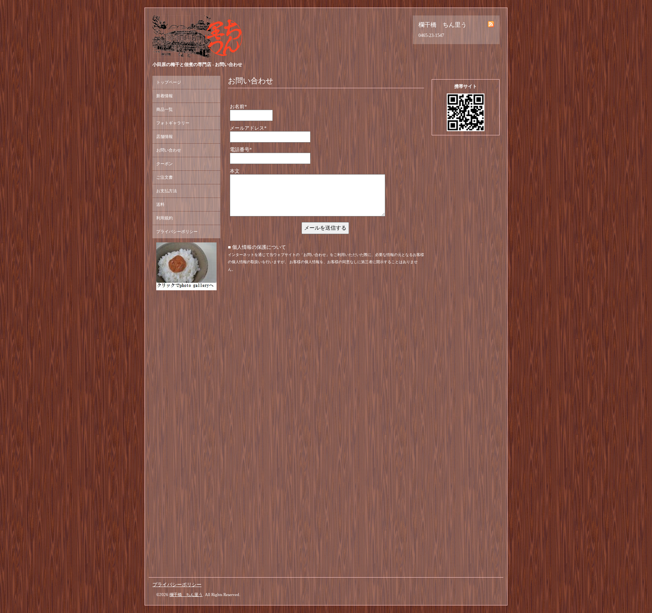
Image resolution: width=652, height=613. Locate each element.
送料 (160, 204)
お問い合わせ (168, 150)
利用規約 (164, 218)
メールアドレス (248, 128)
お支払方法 (166, 190)
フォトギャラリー (172, 123)
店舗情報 (164, 136)
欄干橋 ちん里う (186, 594)
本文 (235, 171)
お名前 (238, 106)
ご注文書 (164, 177)
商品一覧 (164, 109)
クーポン (164, 163)
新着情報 (164, 95)
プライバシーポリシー (177, 231)
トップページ (168, 82)
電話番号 (241, 149)
